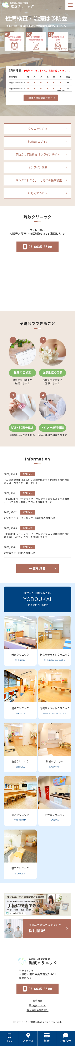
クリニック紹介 (37, 129)
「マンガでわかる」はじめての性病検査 (37, 180)
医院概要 (37, 1000)
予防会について (37, 1005)
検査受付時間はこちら (41, 98)
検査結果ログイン (37, 142)
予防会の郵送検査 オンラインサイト (38, 154)
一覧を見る (37, 568)
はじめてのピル (37, 193)
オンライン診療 (37, 167)
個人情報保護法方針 (38, 1010)
